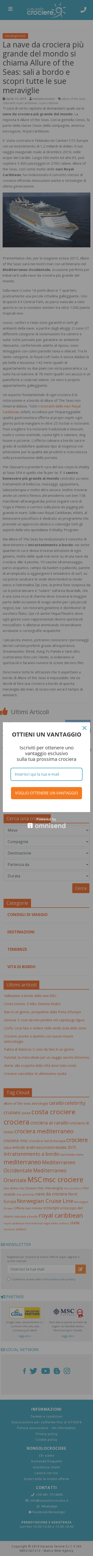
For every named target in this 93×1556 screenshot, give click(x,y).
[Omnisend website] (46, 823)
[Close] (84, 728)
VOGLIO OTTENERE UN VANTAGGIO (46, 793)
